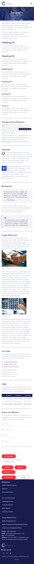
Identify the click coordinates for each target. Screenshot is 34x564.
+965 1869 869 (11, 531)
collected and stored (9, 461)
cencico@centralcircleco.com (15, 533)
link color (27, 125)
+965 (6, 535)
